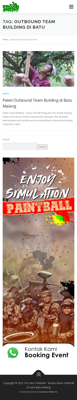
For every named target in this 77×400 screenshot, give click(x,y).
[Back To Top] (38, 374)
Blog (6, 93)
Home (5, 39)
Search (6, 139)
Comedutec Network (47, 391)
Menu (71, 6)
